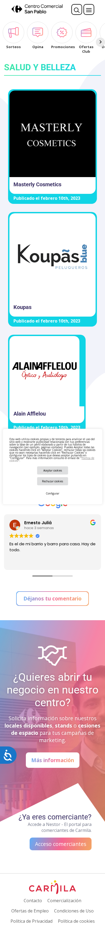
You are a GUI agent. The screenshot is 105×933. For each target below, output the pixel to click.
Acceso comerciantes (60, 844)
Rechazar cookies (52, 481)
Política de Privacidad (31, 921)
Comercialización (64, 901)
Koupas (22, 307)
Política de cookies (76, 921)
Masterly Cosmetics (37, 184)
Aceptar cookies (52, 470)
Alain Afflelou (29, 413)
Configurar (52, 493)
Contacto (33, 901)
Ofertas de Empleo (30, 911)
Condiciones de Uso (74, 911)
